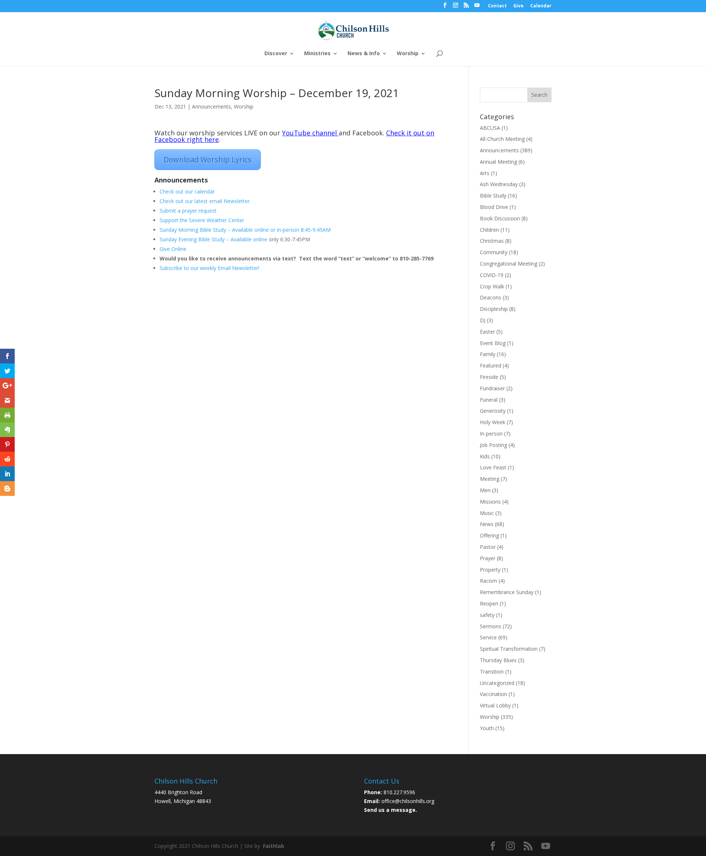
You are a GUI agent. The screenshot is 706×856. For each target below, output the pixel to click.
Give (518, 6)
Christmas (492, 240)
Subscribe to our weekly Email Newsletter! (209, 267)
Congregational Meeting (508, 263)
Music (487, 512)
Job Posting (493, 444)
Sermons (490, 626)
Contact (497, 6)
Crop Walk (492, 286)
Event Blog (493, 343)
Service (488, 637)
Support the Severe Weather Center (203, 220)
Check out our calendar (187, 191)
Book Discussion (500, 218)
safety (487, 614)
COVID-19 (491, 274)
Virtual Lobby (495, 705)
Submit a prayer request (188, 210)
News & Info (363, 54)
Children (489, 229)
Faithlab (273, 845)
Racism (488, 580)
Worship (407, 54)
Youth (487, 728)
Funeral (489, 399)
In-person (491, 433)
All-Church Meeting (502, 138)
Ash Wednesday (499, 184)
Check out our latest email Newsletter (205, 201)
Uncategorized (497, 682)
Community (493, 252)
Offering (489, 535)
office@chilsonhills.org (407, 801)
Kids (485, 456)
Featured (490, 365)
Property (490, 569)
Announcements (211, 106)
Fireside (489, 376)
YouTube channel (309, 132)
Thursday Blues (498, 660)
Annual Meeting (498, 161)
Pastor (488, 546)
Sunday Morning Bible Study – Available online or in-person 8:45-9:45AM (245, 229)
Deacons (490, 297)
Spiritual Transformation (509, 648)
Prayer (487, 558)
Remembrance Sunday (507, 592)
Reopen (489, 603)
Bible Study (493, 195)
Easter (487, 331)
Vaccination (493, 693)
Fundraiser (492, 388)
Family (487, 354)
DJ (482, 320)
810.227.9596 (399, 792)
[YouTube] (476, 7)
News (486, 524)
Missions (490, 501)
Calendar (541, 6)
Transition (492, 671)
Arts (484, 173)
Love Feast (493, 467)
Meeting (489, 478)
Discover (275, 54)
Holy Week (492, 422)
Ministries (317, 54)
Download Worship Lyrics (208, 159)
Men (485, 490)
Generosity (493, 410)
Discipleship (494, 308)
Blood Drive (494, 206)
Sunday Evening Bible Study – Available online (214, 239)
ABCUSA (490, 127)
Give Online (173, 248)
